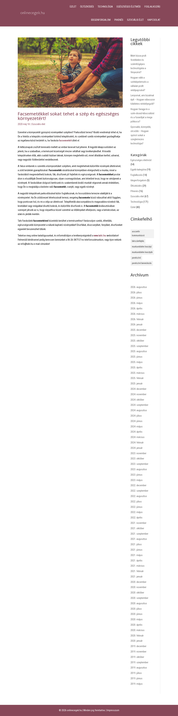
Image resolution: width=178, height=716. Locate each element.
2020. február (137, 635)
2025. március (137, 372)
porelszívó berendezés (142, 263)
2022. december (138, 485)
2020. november (138, 587)
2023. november (138, 453)
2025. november (138, 335)
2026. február (137, 319)
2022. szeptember (139, 490)
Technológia (105, 6)
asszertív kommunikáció (138, 233)
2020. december (138, 582)
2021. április (136, 560)
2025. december (138, 329)
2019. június (136, 678)
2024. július (136, 415)
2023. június (136, 474)
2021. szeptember (139, 533)
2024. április (136, 431)
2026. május (137, 303)
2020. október (137, 592)
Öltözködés (87, 6)
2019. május (137, 683)
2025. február (137, 378)
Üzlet (73, 6)
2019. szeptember (139, 662)
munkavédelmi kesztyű (142, 246)
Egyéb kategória (138, 169)
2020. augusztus (139, 603)
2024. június (136, 421)
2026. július (136, 292)
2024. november (138, 394)
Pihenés (118, 19)
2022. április (136, 517)
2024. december (138, 389)
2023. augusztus (139, 469)
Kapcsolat (154, 19)
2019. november (138, 651)
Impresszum (113, 710)
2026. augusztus (139, 287)
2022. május (137, 512)
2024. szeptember (139, 405)
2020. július (136, 608)
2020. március (137, 630)
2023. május (137, 480)
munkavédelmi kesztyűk (142, 252)
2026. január (137, 324)
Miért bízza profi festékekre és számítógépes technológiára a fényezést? (138, 64)
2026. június (136, 297)
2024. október (137, 399)
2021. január (137, 576)
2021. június (136, 549)
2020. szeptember (139, 598)
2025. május (137, 362)
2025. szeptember (139, 346)
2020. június (136, 614)
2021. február (137, 571)
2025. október (137, 340)
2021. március (137, 565)
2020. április (136, 624)
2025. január (137, 383)
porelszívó (136, 258)
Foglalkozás (152, 6)
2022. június (136, 507)
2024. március (137, 437)
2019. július (136, 673)
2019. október (137, 657)
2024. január (137, 448)
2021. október (137, 528)
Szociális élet (135, 19)
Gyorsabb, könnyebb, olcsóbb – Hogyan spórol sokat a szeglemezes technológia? (141, 135)
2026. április (136, 308)
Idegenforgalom (101, 19)
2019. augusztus (139, 667)
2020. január (137, 640)
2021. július (136, 544)
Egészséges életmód (129, 6)
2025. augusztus (139, 351)
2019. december (138, 646)
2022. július (136, 501)
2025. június (136, 356)
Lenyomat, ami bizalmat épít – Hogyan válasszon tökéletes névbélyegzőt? (143, 99)
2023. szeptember (139, 464)
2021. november (138, 523)
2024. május (137, 426)
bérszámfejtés (138, 241)
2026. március (137, 313)
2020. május (137, 619)
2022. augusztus (139, 496)
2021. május (137, 555)
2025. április (136, 367)
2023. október (137, 458)
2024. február (137, 442)
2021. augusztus (139, 539)
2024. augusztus (139, 410)
